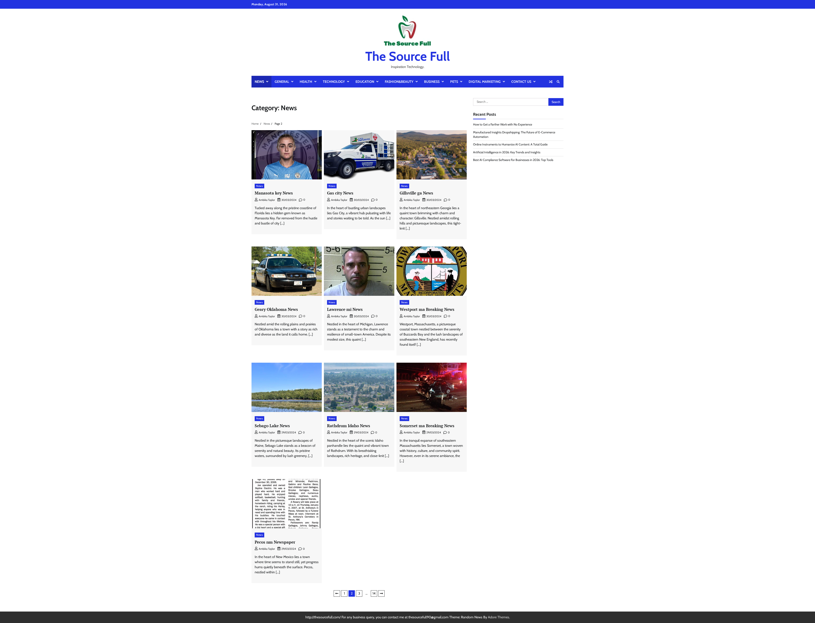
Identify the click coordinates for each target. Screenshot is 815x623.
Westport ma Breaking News (427, 309)
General (282, 82)
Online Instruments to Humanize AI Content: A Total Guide (510, 145)
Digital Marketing (485, 82)
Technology (334, 82)
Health (306, 82)
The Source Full (407, 56)
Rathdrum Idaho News (348, 425)
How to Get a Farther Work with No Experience (502, 125)
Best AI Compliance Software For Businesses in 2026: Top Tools (513, 160)
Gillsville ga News (416, 193)
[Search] (558, 82)
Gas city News (340, 193)
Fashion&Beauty (399, 82)
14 (373, 593)
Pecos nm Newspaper (275, 542)
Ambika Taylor (267, 200)
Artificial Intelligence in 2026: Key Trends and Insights (506, 152)
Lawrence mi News (345, 309)
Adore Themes (498, 617)
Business (432, 82)
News (259, 82)
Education (365, 82)
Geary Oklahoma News (276, 309)
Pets (454, 82)
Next (381, 593)
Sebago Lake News (272, 425)
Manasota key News (274, 193)
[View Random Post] (551, 82)
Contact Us (521, 82)
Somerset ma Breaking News (427, 425)
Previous (337, 593)
